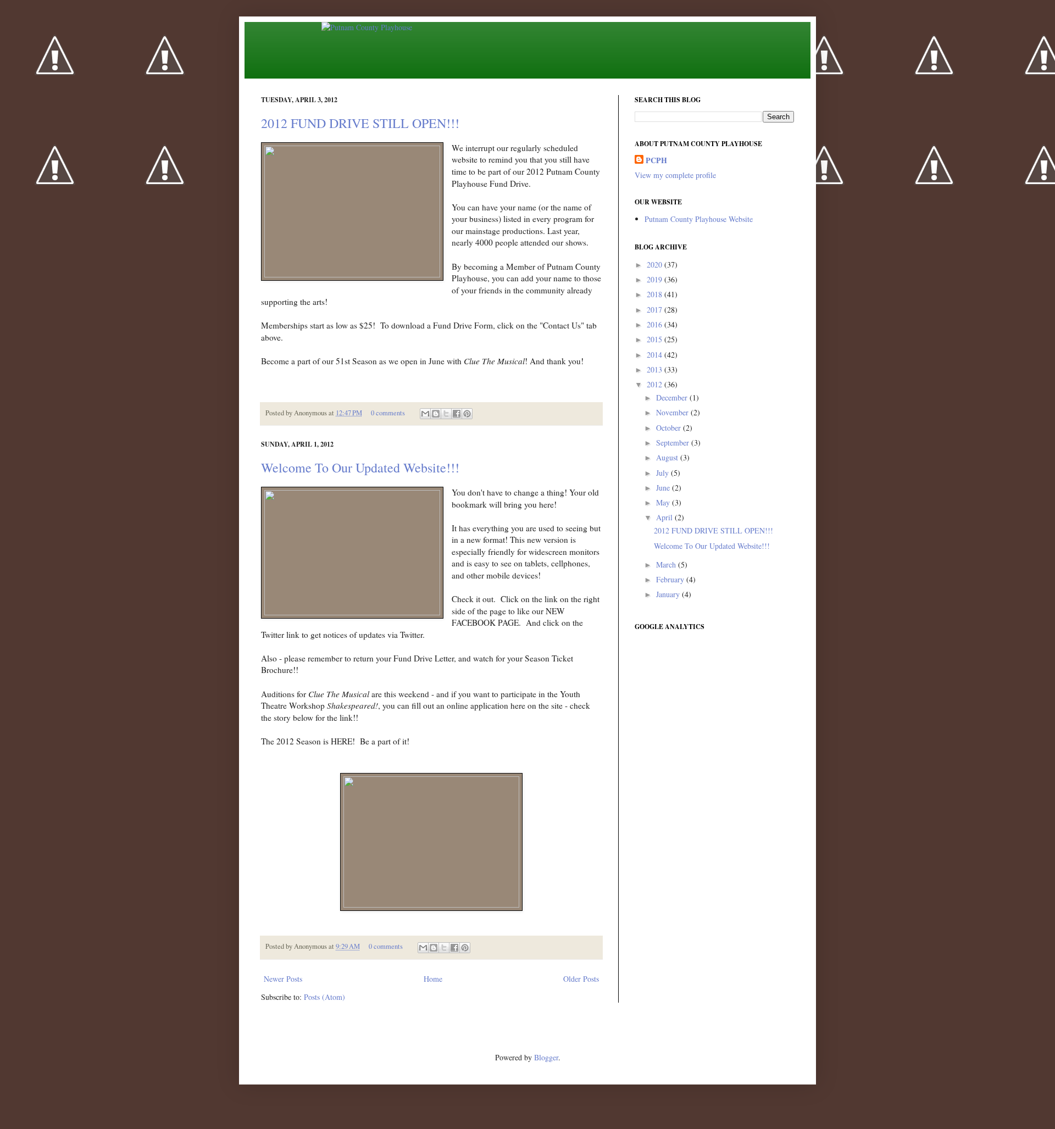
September (673, 442)
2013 (655, 369)
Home (433, 979)
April (665, 517)
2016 (655, 324)
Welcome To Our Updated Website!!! (360, 467)
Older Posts (581, 979)
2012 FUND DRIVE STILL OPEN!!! (360, 123)
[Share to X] (446, 413)
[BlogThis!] (435, 413)
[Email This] (425, 413)
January (669, 594)
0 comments (388, 413)
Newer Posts (283, 979)
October (669, 427)
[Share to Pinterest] (467, 413)
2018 (655, 294)
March (667, 564)
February (671, 579)
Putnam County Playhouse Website (699, 219)
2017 (655, 309)
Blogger (546, 1057)
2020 (655, 264)
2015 (655, 339)
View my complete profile (675, 175)
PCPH (656, 160)
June (664, 487)
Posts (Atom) (324, 997)
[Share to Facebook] (456, 413)
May (664, 502)
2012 (655, 384)
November (673, 412)
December (673, 397)
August (668, 457)
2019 (655, 279)
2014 (655, 354)
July (663, 473)
